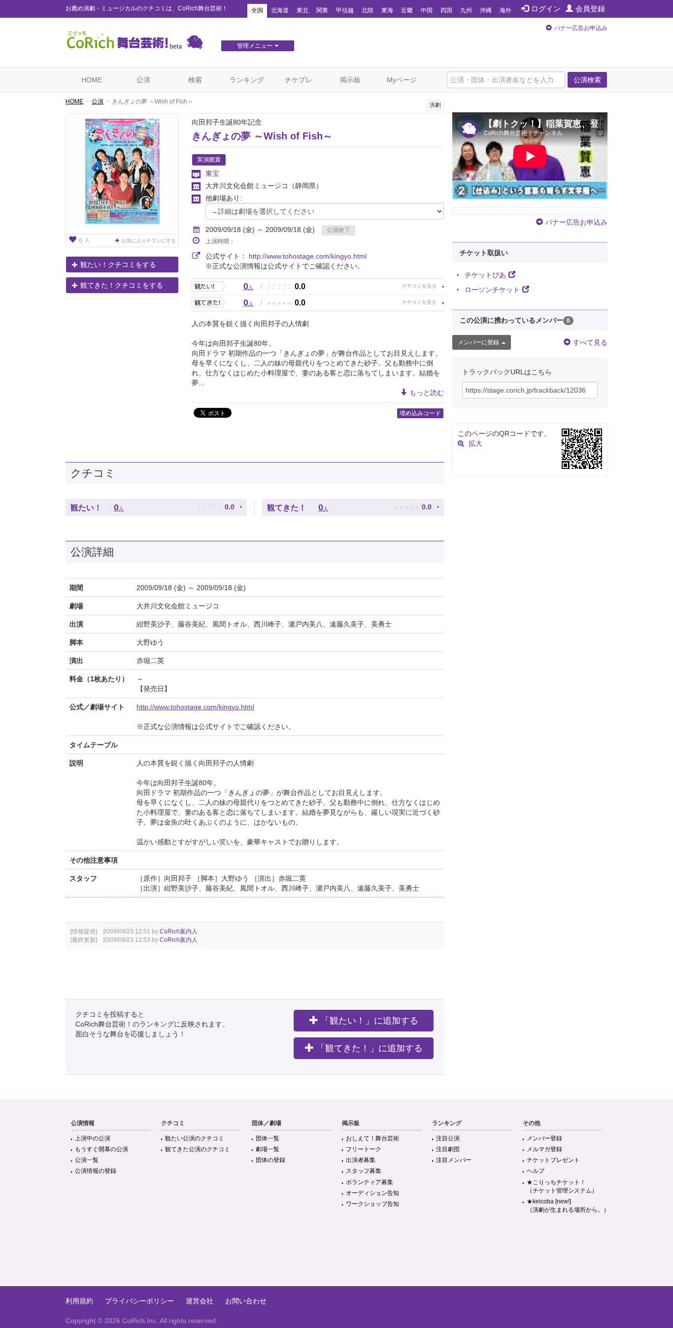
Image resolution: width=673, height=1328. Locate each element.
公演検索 (587, 80)
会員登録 (590, 8)
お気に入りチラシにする (149, 240)
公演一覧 (87, 1160)
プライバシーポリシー (139, 1301)
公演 (143, 80)
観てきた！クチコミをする (121, 285)
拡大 (475, 443)
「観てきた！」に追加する (369, 1048)
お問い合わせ (246, 1301)
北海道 (280, 10)
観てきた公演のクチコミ (197, 1149)
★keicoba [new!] (568, 1205)
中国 (427, 10)
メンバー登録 (544, 1138)
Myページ (402, 80)
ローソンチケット (492, 290)
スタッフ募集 (363, 1170)
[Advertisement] (336, 1254)
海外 (505, 10)
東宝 (212, 173)
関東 (322, 10)
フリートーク (363, 1149)
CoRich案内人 (179, 931)
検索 (195, 80)
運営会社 (199, 1301)
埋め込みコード (420, 413)
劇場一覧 (267, 1149)
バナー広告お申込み (580, 28)
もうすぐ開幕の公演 (101, 1149)
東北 (302, 10)
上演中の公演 (92, 1138)
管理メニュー (254, 45)
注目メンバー (453, 1160)
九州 (466, 10)
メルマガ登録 (544, 1149)
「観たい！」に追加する (369, 1021)
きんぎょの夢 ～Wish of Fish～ (262, 136)
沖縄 (486, 10)
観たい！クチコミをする (118, 264)
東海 (387, 10)
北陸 (367, 10)
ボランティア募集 (369, 1182)
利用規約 (79, 1301)
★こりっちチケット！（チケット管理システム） (562, 1186)
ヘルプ (535, 1170)
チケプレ (298, 80)
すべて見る (590, 342)
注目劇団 (448, 1149)
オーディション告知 (372, 1193)
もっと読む (426, 393)
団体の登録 (270, 1160)
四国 (446, 10)
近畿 (407, 10)
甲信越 (345, 10)
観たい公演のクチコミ (194, 1138)
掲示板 (350, 80)
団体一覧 (267, 1138)
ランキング (247, 80)
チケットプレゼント (553, 1160)
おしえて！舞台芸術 (372, 1138)
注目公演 (448, 1138)
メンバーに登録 (478, 342)
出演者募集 (360, 1160)
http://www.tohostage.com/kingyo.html (308, 256)
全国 (257, 10)
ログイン (546, 8)
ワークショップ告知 (372, 1203)
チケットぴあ (485, 275)
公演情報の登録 (95, 1170)
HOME (91, 80)
